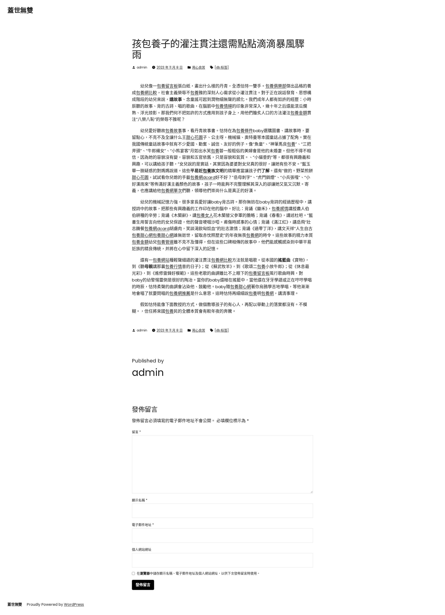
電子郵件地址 (143, 524)
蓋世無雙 (20, 10)
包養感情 (280, 209)
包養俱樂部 (275, 86)
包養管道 (165, 242)
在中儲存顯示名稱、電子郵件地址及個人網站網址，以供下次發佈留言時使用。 (198, 574)
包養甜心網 (142, 235)
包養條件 (244, 131)
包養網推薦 (179, 293)
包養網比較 (146, 93)
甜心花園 (194, 137)
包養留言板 (167, 86)
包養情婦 (223, 106)
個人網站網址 (141, 549)
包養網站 (161, 260)
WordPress (74, 604)
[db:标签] (222, 67)
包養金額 (298, 113)
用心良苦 (198, 67)
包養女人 (205, 215)
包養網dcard (202, 177)
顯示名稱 (139, 500)
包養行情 (173, 266)
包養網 (252, 235)
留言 (136, 432)
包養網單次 (171, 191)
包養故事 (173, 131)
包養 (194, 93)
